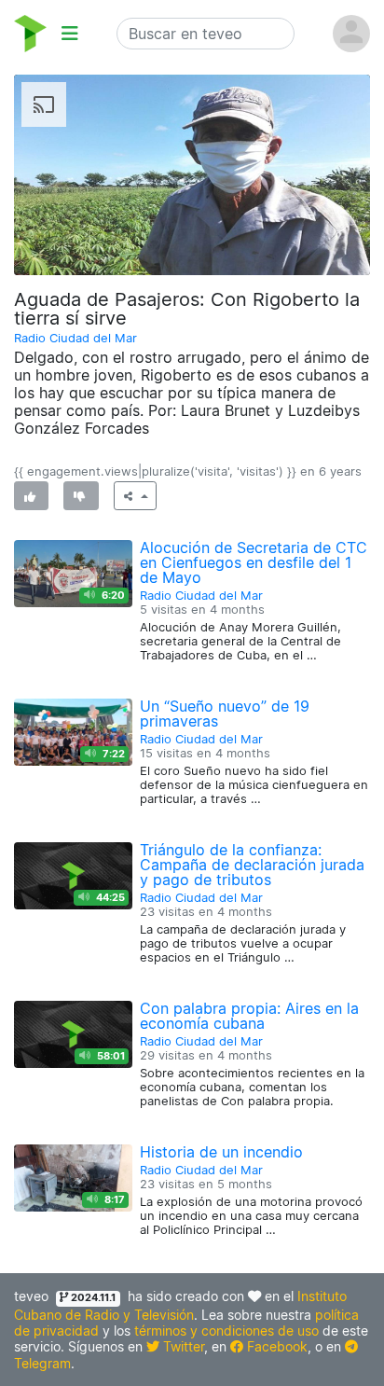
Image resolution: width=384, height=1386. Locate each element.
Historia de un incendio (221, 1152)
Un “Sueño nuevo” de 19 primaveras (224, 713)
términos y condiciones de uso (226, 1330)
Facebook (275, 1346)
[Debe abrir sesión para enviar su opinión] (31, 495)
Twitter (181, 1346)
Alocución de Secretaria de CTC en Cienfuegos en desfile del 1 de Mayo (253, 562)
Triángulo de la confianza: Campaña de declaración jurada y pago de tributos (252, 864)
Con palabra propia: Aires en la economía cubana (249, 1016)
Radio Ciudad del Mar (75, 338)
